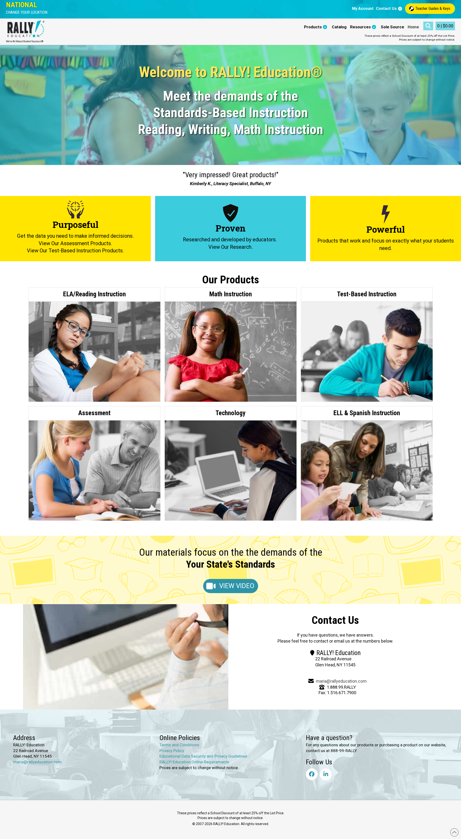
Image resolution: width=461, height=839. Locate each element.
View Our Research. (230, 247)
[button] (26, 12)
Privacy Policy (171, 750)
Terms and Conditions (179, 744)
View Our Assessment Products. (75, 243)
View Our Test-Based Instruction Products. (75, 251)
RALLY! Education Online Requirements (194, 762)
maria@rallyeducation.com (341, 680)
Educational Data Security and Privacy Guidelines (203, 756)
